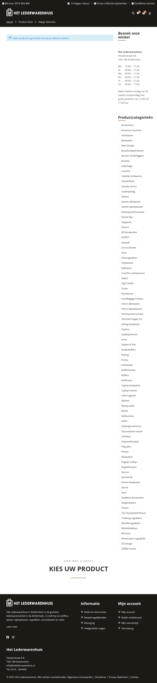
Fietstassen (127, 262)
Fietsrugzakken (129, 257)
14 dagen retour (80, 3)
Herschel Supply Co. (131, 318)
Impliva (125, 329)
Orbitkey (126, 436)
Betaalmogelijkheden (95, 617)
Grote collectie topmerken (112, 3)
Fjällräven (126, 268)
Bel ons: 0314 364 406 (17, 3)
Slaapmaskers (128, 502)
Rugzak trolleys (129, 461)
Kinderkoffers (128, 349)
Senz (123, 492)
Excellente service (144, 3)
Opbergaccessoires (131, 426)
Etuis (123, 252)
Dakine (125, 196)
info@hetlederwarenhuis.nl (20, 665)
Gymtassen (127, 293)
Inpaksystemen (129, 334)
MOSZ (124, 410)
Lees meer (11, 626)
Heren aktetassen (130, 303)
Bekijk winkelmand (131, 617)
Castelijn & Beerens (131, 176)
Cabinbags (126, 165)
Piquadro (126, 446)
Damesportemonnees (132, 211)
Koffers (125, 375)
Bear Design (127, 145)
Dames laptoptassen (132, 206)
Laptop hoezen (129, 390)
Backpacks (126, 140)
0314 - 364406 (19, 669)
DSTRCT (125, 237)
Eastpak (125, 242)
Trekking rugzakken (131, 518)
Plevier (125, 451)
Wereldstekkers (129, 528)
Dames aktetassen (131, 201)
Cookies (134, 677)
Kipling (125, 354)
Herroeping (127, 628)
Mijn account (128, 612)
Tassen (125, 507)
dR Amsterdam (129, 232)
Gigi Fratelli (127, 283)
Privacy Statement (118, 677)
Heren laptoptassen (131, 308)
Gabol (124, 278)
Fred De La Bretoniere (133, 273)
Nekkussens (127, 415)
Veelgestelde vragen (94, 628)
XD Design (126, 543)
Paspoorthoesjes (130, 441)
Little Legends (128, 395)
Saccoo (125, 472)
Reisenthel (126, 456)
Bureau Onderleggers (132, 155)
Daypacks (126, 222)
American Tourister (131, 130)
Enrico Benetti (128, 247)
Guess (124, 288)
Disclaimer (100, 677)
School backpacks (130, 482)
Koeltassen (127, 364)
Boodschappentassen (132, 150)
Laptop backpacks (130, 385)
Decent (125, 227)
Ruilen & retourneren (95, 612)
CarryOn (125, 171)
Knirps (124, 359)
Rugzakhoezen (129, 467)
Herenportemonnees (132, 313)
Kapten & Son (128, 344)
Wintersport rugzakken (133, 538)
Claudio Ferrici (129, 186)
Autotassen (127, 135)
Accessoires (127, 125)
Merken (125, 400)
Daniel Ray (127, 216)
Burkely (125, 160)
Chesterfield (127, 181)
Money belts (127, 405)
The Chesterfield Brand (133, 512)
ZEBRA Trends (128, 548)
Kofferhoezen (128, 369)
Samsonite (126, 477)
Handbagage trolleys (132, 298)
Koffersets (126, 380)
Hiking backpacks (130, 324)
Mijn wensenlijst (129, 622)
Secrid (124, 487)
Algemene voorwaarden (80, 677)
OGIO (124, 421)
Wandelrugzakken (130, 523)
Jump (124, 339)
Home (9, 21)
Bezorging (89, 622)
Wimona (125, 533)
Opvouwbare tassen (132, 431)
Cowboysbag (128, 191)
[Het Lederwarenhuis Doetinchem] (29, 12)
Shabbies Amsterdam (132, 497)
